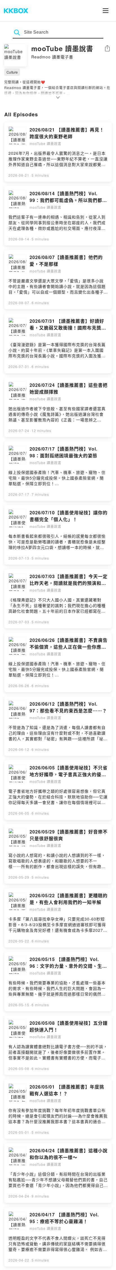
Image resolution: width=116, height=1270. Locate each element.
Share (107, 48)
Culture (12, 72)
